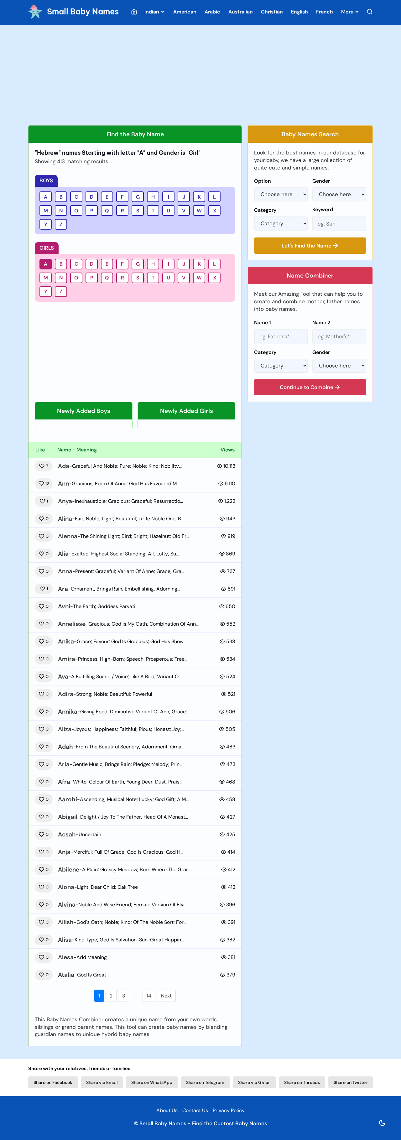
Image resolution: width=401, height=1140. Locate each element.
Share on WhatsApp (151, 1082)
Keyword (322, 209)
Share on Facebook (53, 1082)
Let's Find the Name (306, 245)
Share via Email (102, 1082)
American (184, 11)
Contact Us (195, 1110)
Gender (321, 181)
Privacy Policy (229, 1110)
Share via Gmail (254, 1082)
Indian (152, 11)
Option (262, 181)
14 (149, 995)
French (324, 11)
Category (265, 210)
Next (166, 995)
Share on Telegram (205, 1082)
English (299, 11)
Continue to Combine (306, 387)
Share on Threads (302, 1082)
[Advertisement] (200, 75)
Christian (272, 11)
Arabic (212, 11)
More (348, 11)
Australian (240, 11)
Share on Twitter (350, 1082)
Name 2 (321, 322)
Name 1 (262, 322)
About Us (167, 1110)
